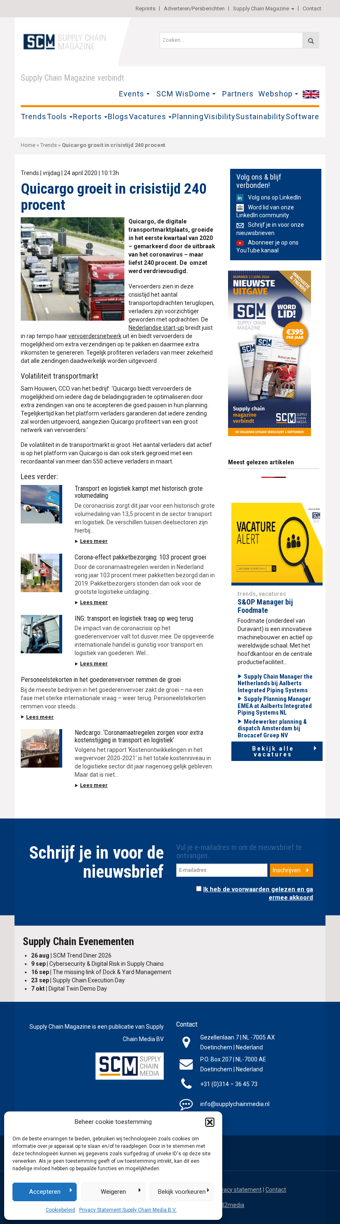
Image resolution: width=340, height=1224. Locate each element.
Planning (188, 116)
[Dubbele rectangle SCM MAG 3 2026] (269, 353)
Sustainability (260, 116)
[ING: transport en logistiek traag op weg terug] (41, 634)
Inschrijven (287, 870)
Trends (33, 116)
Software (302, 116)
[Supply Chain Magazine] (66, 41)
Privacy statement (238, 1189)
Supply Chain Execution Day (78, 980)
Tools (57, 116)
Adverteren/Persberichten (194, 8)
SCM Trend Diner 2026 (71, 955)
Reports (87, 116)
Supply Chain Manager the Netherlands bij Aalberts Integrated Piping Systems (275, 683)
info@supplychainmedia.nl (235, 1104)
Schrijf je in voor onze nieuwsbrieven (270, 228)
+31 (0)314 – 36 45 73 (228, 1084)
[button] (210, 1122)
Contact (312, 8)
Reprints (145, 8)
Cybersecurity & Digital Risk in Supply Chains (97, 963)
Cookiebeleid (60, 1210)
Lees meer (94, 541)
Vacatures (147, 116)
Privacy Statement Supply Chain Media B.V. (128, 1210)
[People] (277, 543)
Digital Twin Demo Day (69, 988)
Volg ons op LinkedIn (274, 197)
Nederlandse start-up (156, 327)
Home (28, 145)
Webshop (275, 93)
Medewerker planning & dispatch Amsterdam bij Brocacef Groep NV (272, 728)
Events (131, 93)
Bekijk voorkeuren (182, 1191)
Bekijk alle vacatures (273, 751)
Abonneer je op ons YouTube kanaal (267, 246)
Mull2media (229, 1205)
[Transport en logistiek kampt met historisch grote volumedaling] (41, 504)
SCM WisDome (183, 93)
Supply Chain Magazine (261, 8)
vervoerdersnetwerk (94, 336)
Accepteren (45, 1191)
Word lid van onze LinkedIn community (265, 211)
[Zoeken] (311, 40)
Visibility (220, 116)
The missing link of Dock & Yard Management (101, 972)
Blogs (118, 116)
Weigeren (113, 1191)
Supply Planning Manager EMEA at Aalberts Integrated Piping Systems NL (275, 705)
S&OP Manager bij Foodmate (265, 606)
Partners (238, 93)
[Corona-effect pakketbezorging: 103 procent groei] (41, 573)
